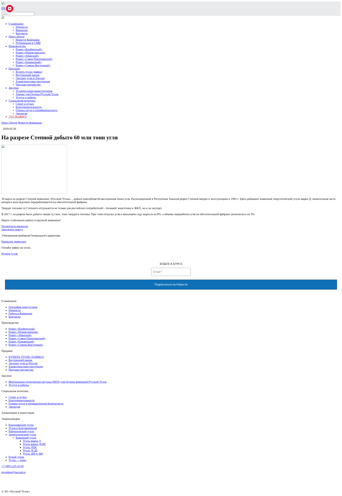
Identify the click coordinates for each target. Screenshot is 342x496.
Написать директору (13, 241)
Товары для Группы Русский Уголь (37, 94)
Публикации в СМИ (28, 42)
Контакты (22, 33)
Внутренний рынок (28, 75)
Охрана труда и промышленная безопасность (36, 403)
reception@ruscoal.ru (13, 472)
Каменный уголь (26, 437)
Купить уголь (9, 253)
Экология (21, 113)
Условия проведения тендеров (34, 91)
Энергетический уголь (22, 434)
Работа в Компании (20, 313)
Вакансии (22, 30)
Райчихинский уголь (21, 431)
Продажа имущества (28, 84)
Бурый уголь (16, 456)
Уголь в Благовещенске (23, 428)
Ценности (22, 26)
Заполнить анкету (12, 229)
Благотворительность (29, 107)
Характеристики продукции (33, 81)
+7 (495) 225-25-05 (12, 466)
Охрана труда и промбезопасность (36, 110)
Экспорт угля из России (30, 78)
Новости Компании (28, 39)
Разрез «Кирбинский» (29, 49)
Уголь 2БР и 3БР (33, 453)
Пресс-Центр (16, 36)
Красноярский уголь (21, 424)
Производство (17, 46)
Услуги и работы (26, 97)
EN (3, 8)
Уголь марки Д (32, 440)
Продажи (14, 68)
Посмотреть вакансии (14, 226)
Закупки (14, 87)
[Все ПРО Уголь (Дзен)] (9, 8)
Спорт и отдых (25, 103)
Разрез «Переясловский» (31, 52)
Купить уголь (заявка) (29, 71)
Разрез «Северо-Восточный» (33, 65)
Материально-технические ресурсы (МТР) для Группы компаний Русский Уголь (58, 381)
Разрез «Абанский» (27, 55)
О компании (16, 23)
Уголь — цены (17, 460)
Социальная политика (22, 100)
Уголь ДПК (30, 447)
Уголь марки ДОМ (34, 444)
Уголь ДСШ (30, 450)
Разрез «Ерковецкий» (29, 62)
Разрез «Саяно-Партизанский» (34, 59)
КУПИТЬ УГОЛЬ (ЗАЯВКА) (26, 356)
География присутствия (23, 307)
